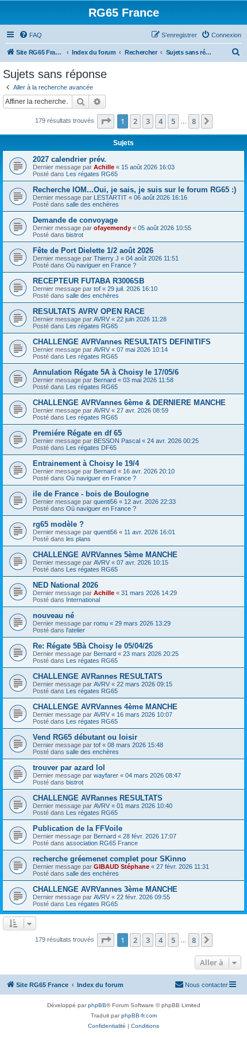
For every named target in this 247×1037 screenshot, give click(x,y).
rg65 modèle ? (58, 524)
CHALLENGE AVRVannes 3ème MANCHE (105, 889)
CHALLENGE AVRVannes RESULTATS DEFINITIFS (122, 341)
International (83, 599)
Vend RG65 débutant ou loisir (85, 737)
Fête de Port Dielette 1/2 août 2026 (93, 250)
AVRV (102, 319)
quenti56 (105, 501)
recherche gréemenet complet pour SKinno (109, 859)
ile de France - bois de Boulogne (91, 494)
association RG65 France (102, 843)
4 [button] (161, 121)
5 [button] (173, 121)
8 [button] (194, 121)
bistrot (74, 234)
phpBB (97, 1005)
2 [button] (135, 121)
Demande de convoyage (75, 220)
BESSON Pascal (117, 440)
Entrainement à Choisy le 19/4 (86, 463)
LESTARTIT (110, 197)
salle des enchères (92, 204)
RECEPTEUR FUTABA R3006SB (88, 281)
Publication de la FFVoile (77, 828)
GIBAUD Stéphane (121, 866)
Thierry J (106, 258)
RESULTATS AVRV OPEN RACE (89, 311)
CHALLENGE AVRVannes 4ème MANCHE (105, 706)
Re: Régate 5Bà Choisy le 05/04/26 (93, 646)
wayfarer (106, 775)
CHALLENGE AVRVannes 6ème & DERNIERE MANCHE (129, 402)
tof (97, 288)
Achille (104, 167)
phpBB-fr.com (139, 1015)
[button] (105, 121)
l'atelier (75, 630)
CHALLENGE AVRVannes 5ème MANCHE (105, 554)
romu (101, 623)
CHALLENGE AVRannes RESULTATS (98, 676)
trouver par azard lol (69, 767)
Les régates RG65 (92, 173)
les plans (78, 538)
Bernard (105, 379)
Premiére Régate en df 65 (77, 433)
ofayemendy (112, 227)
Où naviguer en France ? (101, 265)
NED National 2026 (65, 585)
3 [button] (148, 121)
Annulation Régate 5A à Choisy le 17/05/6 (106, 372)
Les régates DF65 (91, 447)
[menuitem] (30, 35)
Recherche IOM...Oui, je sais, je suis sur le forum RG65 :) (134, 189)
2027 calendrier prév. (69, 159)
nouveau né (53, 615)
